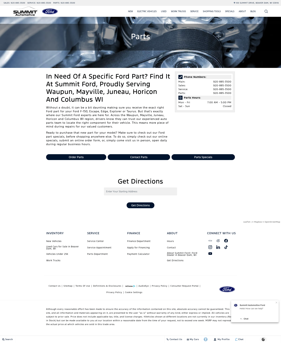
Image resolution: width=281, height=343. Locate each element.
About (242, 11)
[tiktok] (226, 247)
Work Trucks (178, 11)
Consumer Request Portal (184, 286)
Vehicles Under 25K (57, 254)
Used (164, 11)
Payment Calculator (138, 254)
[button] (266, 11)
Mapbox (258, 222)
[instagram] (210, 247)
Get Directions (140, 205)
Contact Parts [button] (138, 157)
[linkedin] (218, 247)
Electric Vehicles (147, 11)
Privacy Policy (159, 286)
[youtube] (210, 253)
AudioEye (143, 286)
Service (194, 11)
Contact (171, 247)
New (130, 11)
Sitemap (68, 286)
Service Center (95, 241)
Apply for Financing (138, 247)
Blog (253, 11)
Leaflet (246, 222)
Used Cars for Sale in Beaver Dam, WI (62, 247)
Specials (229, 11)
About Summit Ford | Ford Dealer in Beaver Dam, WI (182, 254)
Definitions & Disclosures (107, 286)
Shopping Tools (212, 11)
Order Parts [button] (76, 157)
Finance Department (139, 241)
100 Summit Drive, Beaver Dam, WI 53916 (257, 3)
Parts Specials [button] (203, 157)
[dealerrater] (218, 240)
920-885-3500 (222, 81)
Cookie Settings (133, 292)
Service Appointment (99, 247)
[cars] (210, 240)
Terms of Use (83, 286)
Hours (170, 241)
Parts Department (97, 254)
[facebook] (226, 240)
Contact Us (55, 286)
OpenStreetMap (272, 222)
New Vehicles (53, 241)
